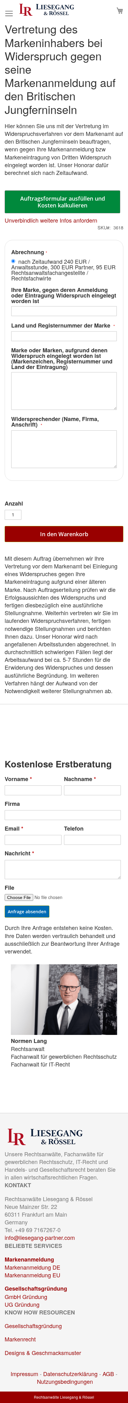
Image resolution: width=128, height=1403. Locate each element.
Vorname (18, 779)
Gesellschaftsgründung (36, 1288)
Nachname (80, 779)
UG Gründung (22, 1304)
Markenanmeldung (29, 1259)
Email (14, 828)
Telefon (74, 828)
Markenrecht (20, 1339)
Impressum (24, 1374)
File (9, 888)
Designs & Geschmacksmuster (43, 1353)
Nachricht (19, 853)
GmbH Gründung (26, 1296)
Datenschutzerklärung (70, 1374)
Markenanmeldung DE (32, 1267)
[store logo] (46, 10)
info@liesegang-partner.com (40, 1237)
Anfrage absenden (27, 911)
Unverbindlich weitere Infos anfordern (51, 220)
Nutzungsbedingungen (65, 1381)
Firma (12, 804)
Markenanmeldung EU (32, 1275)
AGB (108, 1374)
